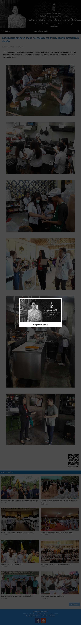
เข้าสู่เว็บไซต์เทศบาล (40, 325)
